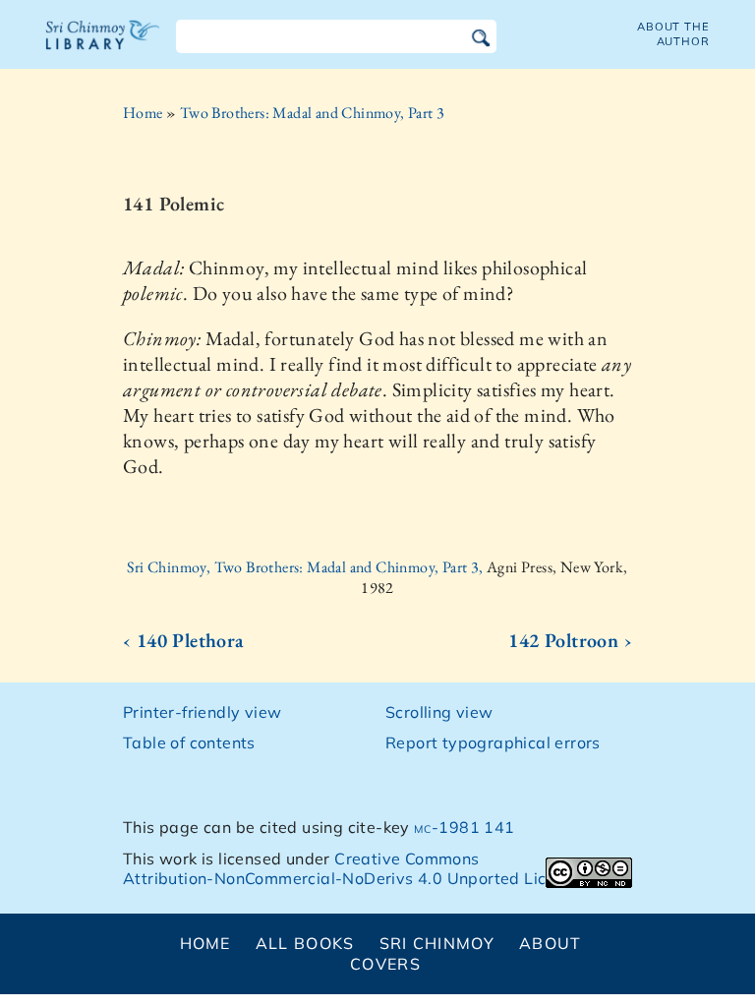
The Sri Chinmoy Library (103, 47)
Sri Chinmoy (436, 943)
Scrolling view (439, 712)
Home (143, 112)
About (550, 943)
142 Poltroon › (570, 640)
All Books (305, 943)
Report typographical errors (493, 742)
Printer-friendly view (202, 712)
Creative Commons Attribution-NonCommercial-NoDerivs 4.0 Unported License (352, 869)
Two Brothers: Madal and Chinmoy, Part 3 (312, 112)
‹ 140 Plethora (184, 640)
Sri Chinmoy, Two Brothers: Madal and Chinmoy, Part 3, (307, 567)
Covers (385, 964)
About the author (673, 34)
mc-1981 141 (464, 827)
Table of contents (189, 742)
